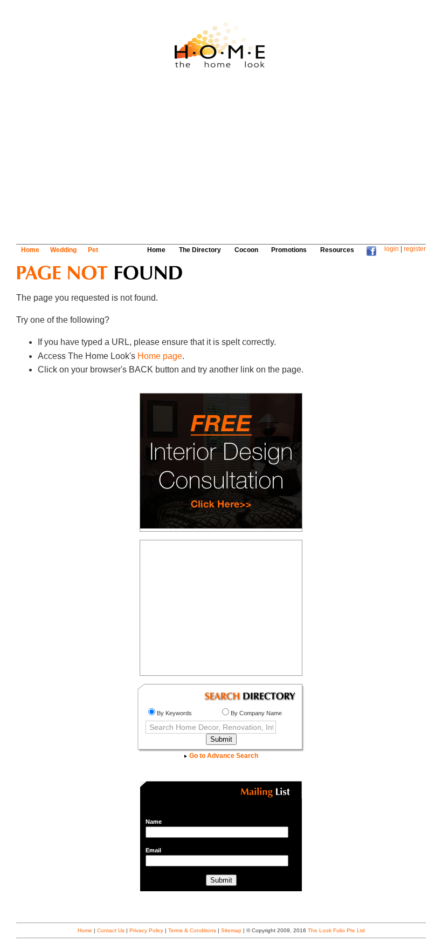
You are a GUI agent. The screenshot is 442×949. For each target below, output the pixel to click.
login (391, 249)
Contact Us (111, 930)
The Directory (200, 250)
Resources (337, 250)
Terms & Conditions (192, 930)
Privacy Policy (146, 930)
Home (30, 250)
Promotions (289, 250)
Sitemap (231, 930)
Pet (93, 250)
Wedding (63, 250)
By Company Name (256, 713)
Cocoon (246, 250)
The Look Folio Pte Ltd (336, 930)
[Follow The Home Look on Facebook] (371, 253)
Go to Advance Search (223, 756)
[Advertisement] (212, 160)
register (415, 249)
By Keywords (174, 713)
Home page (159, 356)
